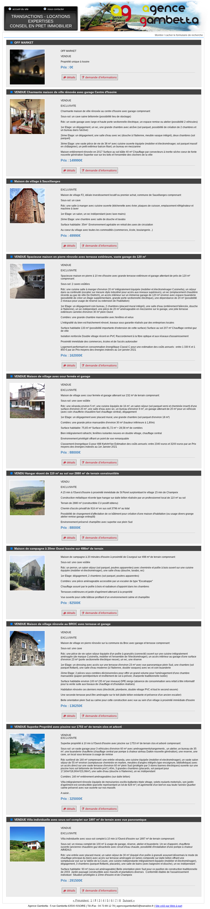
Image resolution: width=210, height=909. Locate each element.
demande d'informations (100, 77)
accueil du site (21, 9)
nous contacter (56, 9)
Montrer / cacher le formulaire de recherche (179, 35)
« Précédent (81, 900)
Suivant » (129, 900)
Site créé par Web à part (168, 905)
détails (70, 77)
